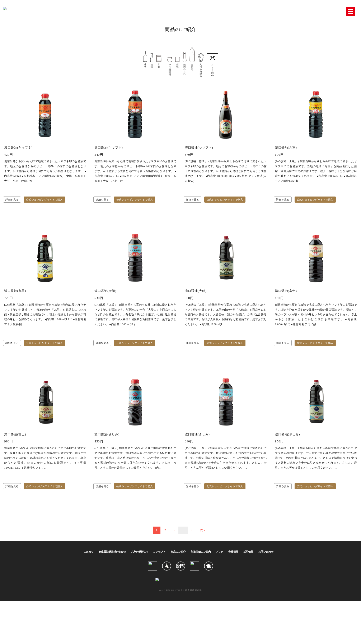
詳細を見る (12, 199)
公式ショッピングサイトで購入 (44, 199)
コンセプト (159, 551)
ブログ (219, 551)
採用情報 (248, 551)
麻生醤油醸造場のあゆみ (112, 551)
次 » (202, 530)
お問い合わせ (265, 551)
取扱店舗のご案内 (201, 551)
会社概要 (233, 551)
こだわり (89, 551)
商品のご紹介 (178, 551)
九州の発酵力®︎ (139, 551)
